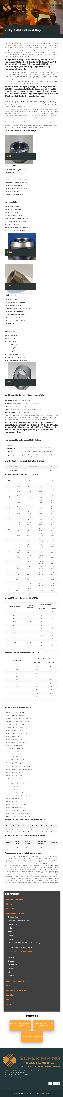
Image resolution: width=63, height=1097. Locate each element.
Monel (10, 932)
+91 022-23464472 (26, 1075)
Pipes (8, 999)
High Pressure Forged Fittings (17, 981)
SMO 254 (11, 976)
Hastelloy (11, 957)
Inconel (10, 935)
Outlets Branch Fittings (15, 913)
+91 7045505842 (20, 1073)
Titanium (11, 961)
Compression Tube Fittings (16, 990)
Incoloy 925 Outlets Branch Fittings (21, 951)
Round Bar (10, 995)
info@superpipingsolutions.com (32, 1036)
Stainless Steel (13, 917)
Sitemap (48, 1093)
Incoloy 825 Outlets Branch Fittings (21, 947)
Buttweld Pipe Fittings (14, 899)
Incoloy (10, 939)
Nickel (10, 928)
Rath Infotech (41, 1093)
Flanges (9, 904)
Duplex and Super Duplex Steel (18, 921)
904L (8, 985)
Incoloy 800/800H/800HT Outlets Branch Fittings (25, 943)
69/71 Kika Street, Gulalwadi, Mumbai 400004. (20, 1025)
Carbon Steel (12, 924)
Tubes (8, 1004)
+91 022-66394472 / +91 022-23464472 (44, 1025)
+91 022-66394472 (14, 1075)
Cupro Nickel (12, 965)
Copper (10, 968)
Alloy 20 (10, 972)
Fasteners (10, 908)
